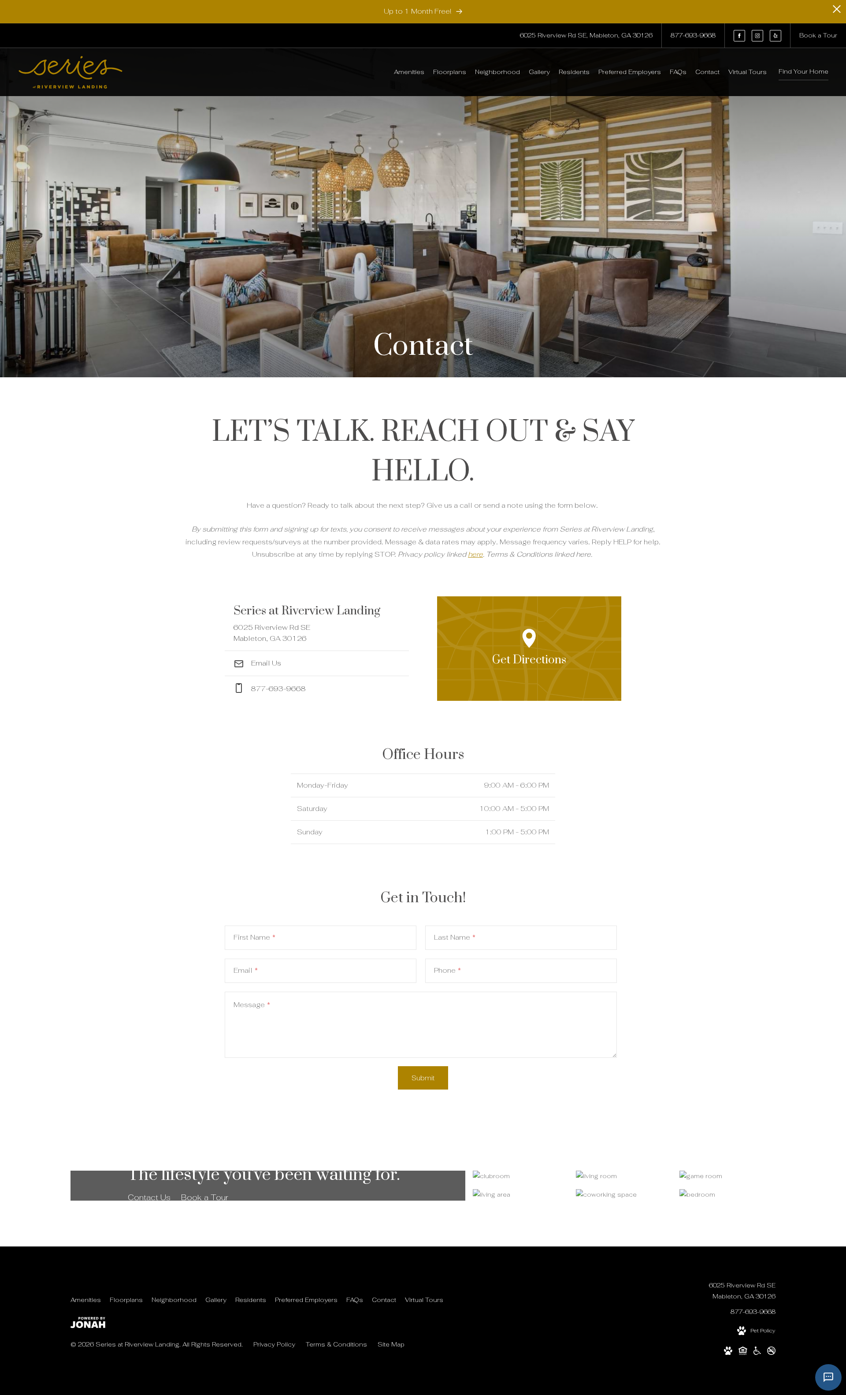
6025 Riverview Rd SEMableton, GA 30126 (742, 1290)
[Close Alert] (836, 11)
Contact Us (149, 1197)
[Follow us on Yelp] (775, 35)
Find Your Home (803, 71)
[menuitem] (409, 72)
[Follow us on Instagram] (757, 35)
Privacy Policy (274, 1344)
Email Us (265, 663)
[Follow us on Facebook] (739, 35)
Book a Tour (204, 1197)
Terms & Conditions (336, 1344)
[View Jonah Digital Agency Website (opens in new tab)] (87, 1324)
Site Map (391, 1344)
